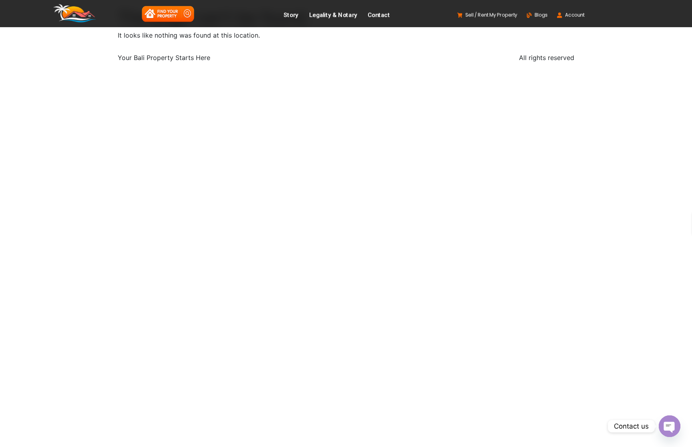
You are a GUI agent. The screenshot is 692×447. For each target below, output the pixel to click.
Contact (379, 15)
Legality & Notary (333, 15)
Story (291, 15)
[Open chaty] (669, 426)
